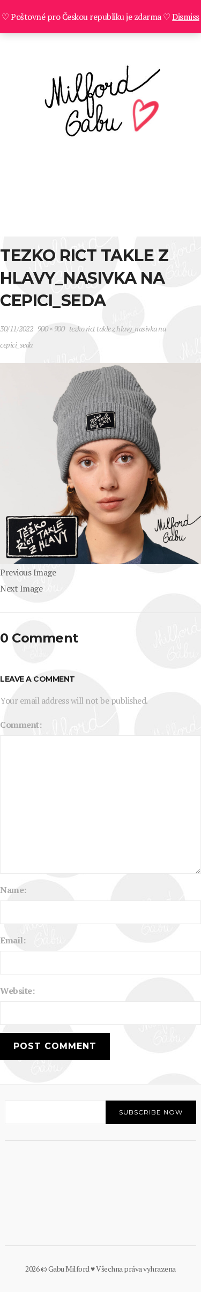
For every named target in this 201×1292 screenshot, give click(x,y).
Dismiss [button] (185, 17)
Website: (17, 990)
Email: (12, 940)
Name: (13, 890)
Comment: (20, 724)
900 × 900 (51, 328)
